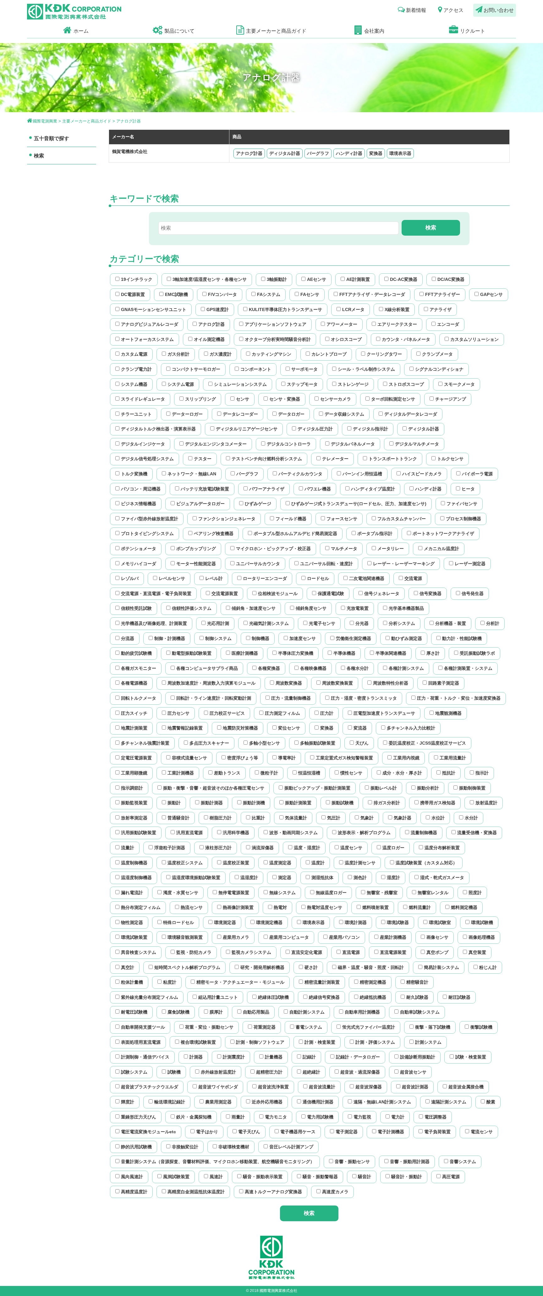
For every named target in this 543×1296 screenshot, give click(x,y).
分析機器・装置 (450, 623)
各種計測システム (406, 668)
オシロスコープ (346, 339)
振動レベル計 (383, 787)
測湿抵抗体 (322, 877)
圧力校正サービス (227, 713)
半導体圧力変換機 (295, 653)
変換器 (375, 153)
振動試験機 (343, 802)
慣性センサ (351, 772)
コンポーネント (255, 369)
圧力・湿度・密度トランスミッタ (364, 698)
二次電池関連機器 (366, 578)
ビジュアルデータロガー (200, 503)
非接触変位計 (185, 1146)
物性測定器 (132, 922)
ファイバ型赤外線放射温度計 (149, 518)
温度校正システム (185, 862)
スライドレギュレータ (143, 399)
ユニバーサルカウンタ (258, 563)
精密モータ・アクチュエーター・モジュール (240, 982)
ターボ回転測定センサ (393, 399)
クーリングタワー (384, 354)
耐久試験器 (417, 997)
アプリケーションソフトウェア (275, 324)
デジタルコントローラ (289, 443)
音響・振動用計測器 (410, 1161)
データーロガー (187, 414)
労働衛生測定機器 (353, 638)
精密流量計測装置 (322, 982)
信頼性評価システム (191, 608)
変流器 (360, 727)
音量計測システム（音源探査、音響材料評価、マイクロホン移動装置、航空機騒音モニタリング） (218, 1161)
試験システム (134, 1072)
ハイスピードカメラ (422, 473)
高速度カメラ (335, 1191)
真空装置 (477, 952)
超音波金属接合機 (466, 1086)
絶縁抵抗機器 (373, 997)
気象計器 (402, 817)
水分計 (471, 817)
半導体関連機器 (391, 653)
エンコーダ (448, 324)
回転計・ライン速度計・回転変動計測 (213, 698)
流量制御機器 (424, 832)
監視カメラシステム (251, 952)
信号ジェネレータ (381, 593)
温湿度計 (249, 877)
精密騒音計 (417, 982)
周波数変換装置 (337, 683)
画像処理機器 (482, 937)
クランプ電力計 (136, 369)
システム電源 (180, 384)
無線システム (282, 892)
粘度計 (169, 982)
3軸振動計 (277, 279)
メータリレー (390, 548)
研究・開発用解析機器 (262, 967)
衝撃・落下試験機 (432, 1027)
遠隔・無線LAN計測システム (382, 1101)
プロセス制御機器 (463, 518)
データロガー (291, 414)
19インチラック (136, 279)
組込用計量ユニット (218, 997)
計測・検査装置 (319, 1042)
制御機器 (260, 638)
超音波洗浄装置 (273, 1086)
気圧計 (333, 817)
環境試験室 (440, 922)
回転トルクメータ (138, 698)
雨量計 (238, 1116)
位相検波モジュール (278, 593)
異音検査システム (138, 952)
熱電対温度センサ (324, 907)
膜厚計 (216, 1011)
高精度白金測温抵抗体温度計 (196, 1191)
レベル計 (214, 578)
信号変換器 (431, 593)
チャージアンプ (450, 399)
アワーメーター (341, 324)
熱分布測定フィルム (141, 907)
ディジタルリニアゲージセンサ (246, 428)
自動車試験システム (420, 1011)
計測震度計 (234, 1056)
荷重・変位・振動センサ (209, 1027)
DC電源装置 (133, 294)
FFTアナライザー (442, 294)
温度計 (318, 862)
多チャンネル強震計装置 (145, 743)
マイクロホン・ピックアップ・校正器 (273, 548)
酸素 (490, 1101)
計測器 (196, 1056)
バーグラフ (318, 153)
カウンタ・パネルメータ (406, 339)
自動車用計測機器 (362, 1011)
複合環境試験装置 (198, 1042)
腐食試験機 (178, 1011)
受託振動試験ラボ (477, 653)
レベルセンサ (172, 578)
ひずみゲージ (258, 503)
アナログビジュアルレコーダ (149, 324)
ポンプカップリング (196, 548)
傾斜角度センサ (311, 608)
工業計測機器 (180, 772)
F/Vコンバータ (222, 294)
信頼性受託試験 (136, 608)
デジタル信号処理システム (147, 458)
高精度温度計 (134, 1191)
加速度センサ (302, 638)
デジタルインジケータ (143, 443)
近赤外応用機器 (267, 1101)
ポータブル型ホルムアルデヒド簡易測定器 (295, 533)
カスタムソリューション (474, 339)
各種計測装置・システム (468, 668)
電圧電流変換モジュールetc (148, 1131)
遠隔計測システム (448, 1101)
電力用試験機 (320, 1116)
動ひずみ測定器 (406, 638)
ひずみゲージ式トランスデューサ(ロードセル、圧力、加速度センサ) (358, 503)
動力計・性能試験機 (462, 638)
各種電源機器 (134, 683)
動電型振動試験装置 (191, 653)
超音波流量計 (322, 1086)
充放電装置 (358, 608)
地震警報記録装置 (185, 727)
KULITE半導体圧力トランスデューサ (285, 309)
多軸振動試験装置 (317, 743)
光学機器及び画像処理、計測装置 (154, 623)
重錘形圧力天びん (138, 1116)
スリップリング (200, 399)
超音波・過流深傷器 (360, 1072)
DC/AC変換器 (450, 279)
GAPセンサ (491, 294)
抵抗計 (448, 772)
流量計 (127, 847)
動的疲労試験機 (136, 653)
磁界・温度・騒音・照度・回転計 (371, 967)
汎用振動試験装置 (138, 832)
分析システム (402, 623)
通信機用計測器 (318, 1101)
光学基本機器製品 (406, 608)
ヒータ (468, 488)
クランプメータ (437, 354)
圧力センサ (178, 713)
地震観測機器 (448, 713)
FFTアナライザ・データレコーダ (372, 294)
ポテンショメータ (138, 548)
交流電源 (413, 578)
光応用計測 (218, 623)
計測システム (428, 1042)
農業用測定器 (218, 1101)
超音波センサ (413, 1072)
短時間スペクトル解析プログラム (187, 967)
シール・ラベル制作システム (366, 369)
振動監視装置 (134, 802)
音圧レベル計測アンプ (291, 1146)
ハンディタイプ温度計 (373, 488)
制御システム (218, 638)
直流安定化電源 (306, 952)
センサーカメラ (335, 399)
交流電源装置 (224, 593)
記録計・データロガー (358, 1056)
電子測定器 (347, 1131)
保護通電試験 (331, 593)
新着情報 (416, 10)
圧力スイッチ (134, 713)
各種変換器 (269, 668)
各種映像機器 (313, 668)
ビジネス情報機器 (138, 503)
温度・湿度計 (307, 847)
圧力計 (326, 713)
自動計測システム (307, 1011)
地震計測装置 (134, 727)
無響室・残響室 (382, 892)
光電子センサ (322, 623)
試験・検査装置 (470, 1056)
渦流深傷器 (263, 847)
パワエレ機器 (317, 488)
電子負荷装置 (437, 1131)
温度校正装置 (236, 862)
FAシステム (268, 294)
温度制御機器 (134, 862)
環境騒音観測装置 (185, 937)
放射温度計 (486, 802)
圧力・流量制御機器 (291, 698)
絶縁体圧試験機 (273, 997)
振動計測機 (254, 802)
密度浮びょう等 (242, 757)
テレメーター (335, 458)
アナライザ (441, 309)
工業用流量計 (453, 757)
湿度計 (393, 877)
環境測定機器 (269, 922)
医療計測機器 (245, 653)
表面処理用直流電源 (141, 1042)
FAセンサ (309, 294)
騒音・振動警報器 (320, 1176)
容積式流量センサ (189, 757)
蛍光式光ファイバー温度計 (368, 1027)
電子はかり (207, 1131)
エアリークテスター (397, 324)
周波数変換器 (289, 683)
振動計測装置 (298, 802)
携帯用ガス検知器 (437, 802)
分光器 (362, 623)
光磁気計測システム (269, 623)
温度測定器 (280, 862)
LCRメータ (353, 309)
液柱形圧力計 (218, 847)
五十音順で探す (51, 138)
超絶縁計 (311, 1072)
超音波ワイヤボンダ (218, 1086)
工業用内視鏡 (406, 757)
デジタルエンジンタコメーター (216, 443)
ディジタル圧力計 (315, 428)
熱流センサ (192, 907)
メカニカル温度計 (441, 548)
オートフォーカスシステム (147, 339)
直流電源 (351, 952)
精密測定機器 (373, 982)
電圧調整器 (436, 1116)
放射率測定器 (134, 817)
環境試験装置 (134, 937)
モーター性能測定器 (196, 563)
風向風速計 (132, 1176)
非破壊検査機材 (233, 1146)
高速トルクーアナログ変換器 (273, 1191)
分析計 (492, 623)
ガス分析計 (178, 354)
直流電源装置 (393, 952)
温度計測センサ (360, 862)
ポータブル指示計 (374, 533)
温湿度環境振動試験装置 (196, 877)
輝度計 (127, 1101)
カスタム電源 (134, 354)
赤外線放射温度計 (218, 1072)
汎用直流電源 (189, 832)
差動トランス (227, 772)
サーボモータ (304, 369)
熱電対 (280, 907)
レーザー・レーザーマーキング (404, 563)
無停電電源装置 (233, 892)
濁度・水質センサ (180, 892)
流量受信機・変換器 (477, 832)
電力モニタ (276, 1116)
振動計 (174, 802)
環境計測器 (356, 922)
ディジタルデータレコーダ (410, 414)
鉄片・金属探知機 (193, 1116)
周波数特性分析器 (390, 683)
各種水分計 (358, 668)
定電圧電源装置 (136, 757)
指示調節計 (132, 787)
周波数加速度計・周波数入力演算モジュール (211, 683)
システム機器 (134, 384)
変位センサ (289, 727)
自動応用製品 (256, 1011)
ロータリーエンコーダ (265, 578)
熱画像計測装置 (238, 907)
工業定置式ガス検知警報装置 (344, 757)
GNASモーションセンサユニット (153, 309)
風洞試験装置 (176, 1176)
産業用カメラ (236, 937)
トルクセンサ (450, 458)
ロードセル (318, 578)
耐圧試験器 (459, 997)
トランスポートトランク (393, 458)
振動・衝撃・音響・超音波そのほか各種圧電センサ (213, 787)
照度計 (475, 892)
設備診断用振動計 (417, 1056)
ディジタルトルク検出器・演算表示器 (158, 428)
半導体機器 (344, 653)
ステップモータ (302, 384)
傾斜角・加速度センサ (254, 608)
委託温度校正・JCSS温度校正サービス (427, 743)
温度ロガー (393, 847)
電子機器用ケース (297, 1131)
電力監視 (362, 1116)
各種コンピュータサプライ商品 (207, 668)
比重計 (258, 817)
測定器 (284, 877)
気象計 (367, 817)
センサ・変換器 (284, 399)
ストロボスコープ (406, 384)
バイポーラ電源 (477, 473)
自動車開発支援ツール (143, 1027)
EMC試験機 (176, 294)
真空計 (127, 967)
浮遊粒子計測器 (169, 847)
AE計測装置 (358, 279)
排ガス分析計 (387, 802)
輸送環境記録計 (169, 1101)
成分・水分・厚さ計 (402, 772)
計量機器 (273, 1056)
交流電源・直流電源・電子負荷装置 (156, 593)
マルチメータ (344, 548)
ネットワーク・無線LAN (191, 473)
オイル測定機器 (209, 339)
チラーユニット (136, 414)
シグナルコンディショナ (439, 369)
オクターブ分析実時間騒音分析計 (278, 339)
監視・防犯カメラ (193, 952)
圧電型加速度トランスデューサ (384, 713)
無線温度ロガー (331, 892)
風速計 (216, 1176)
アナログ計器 (249, 153)
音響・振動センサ (352, 1161)
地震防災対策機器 (240, 727)
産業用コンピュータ (289, 937)
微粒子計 (269, 772)
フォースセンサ (341, 518)
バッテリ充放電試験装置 (205, 488)
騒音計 (364, 1176)
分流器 (127, 638)
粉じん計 (488, 967)
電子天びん (249, 1131)
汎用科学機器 (236, 832)
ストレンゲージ (353, 384)
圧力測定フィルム (282, 713)
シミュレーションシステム (240, 384)
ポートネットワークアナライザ (443, 533)
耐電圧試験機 (134, 1011)
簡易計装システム (441, 967)
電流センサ (482, 1131)
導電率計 (287, 757)
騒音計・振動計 (406, 1176)
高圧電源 (451, 1176)
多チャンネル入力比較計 (411, 727)
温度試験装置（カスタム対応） (426, 862)
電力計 (397, 1116)
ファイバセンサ (462, 503)
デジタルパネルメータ (353, 443)
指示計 (482, 772)
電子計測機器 (391, 1131)
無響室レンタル (433, 892)
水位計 (438, 817)
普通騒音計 (178, 817)
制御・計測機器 (169, 638)
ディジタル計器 (284, 153)
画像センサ (437, 937)
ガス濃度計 (221, 354)
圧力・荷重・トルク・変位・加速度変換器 (459, 698)
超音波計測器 (415, 1086)
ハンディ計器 (349, 153)
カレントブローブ (329, 354)
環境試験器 (398, 922)
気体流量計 (296, 817)
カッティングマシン (271, 354)
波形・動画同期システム (293, 832)
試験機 (174, 1072)
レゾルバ (130, 578)
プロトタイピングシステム (147, 533)
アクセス (453, 10)
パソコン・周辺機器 (141, 488)
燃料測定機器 (464, 907)
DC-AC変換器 (403, 279)
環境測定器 (225, 922)
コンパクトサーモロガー (196, 369)
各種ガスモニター (138, 668)
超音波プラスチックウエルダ (149, 1086)
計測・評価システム (375, 1042)
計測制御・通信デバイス (145, 1056)
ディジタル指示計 (370, 428)
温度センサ (351, 847)
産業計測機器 (393, 937)
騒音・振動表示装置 (262, 1176)
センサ (242, 399)
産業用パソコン (344, 937)
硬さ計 (311, 967)
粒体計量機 (132, 982)
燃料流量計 (420, 907)
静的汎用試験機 (136, 1146)
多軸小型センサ (264, 743)
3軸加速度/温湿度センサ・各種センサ (210, 279)
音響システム (463, 1161)
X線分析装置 (397, 309)
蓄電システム (309, 1027)
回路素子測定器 (443, 683)
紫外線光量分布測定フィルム (149, 997)
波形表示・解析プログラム (364, 832)
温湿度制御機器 (136, 877)
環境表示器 (400, 153)
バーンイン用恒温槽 (362, 473)
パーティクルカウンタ (300, 473)
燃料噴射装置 (375, 907)
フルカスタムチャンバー (401, 518)
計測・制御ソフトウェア (260, 1042)
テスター (202, 458)
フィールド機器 (291, 518)
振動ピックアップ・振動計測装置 (317, 787)
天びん (362, 743)
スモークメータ (459, 384)
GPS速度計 (217, 309)
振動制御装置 (472, 787)
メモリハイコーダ (138, 563)
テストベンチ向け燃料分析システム (267, 458)
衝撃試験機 (481, 1027)
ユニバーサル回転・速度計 (326, 563)
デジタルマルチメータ (417, 443)
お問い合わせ (499, 10)
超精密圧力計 (269, 1072)
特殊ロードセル (178, 922)
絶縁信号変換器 (324, 997)
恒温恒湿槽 (309, 772)
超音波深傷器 (368, 1086)
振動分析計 (428, 787)
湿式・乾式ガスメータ (442, 877)
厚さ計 (433, 653)
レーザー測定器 (470, 563)
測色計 (360, 877)
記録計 (309, 1056)
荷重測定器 (265, 1027)
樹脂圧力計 (221, 817)
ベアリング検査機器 (213, 533)
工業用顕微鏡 (134, 772)
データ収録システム (344, 414)
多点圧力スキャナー (209, 743)
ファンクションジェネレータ (226, 518)
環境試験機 (482, 922)
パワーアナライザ (266, 488)
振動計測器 (212, 802)
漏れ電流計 (132, 892)
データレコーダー (240, 414)
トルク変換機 (134, 473)
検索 (39, 155)
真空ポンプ (437, 952)
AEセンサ (316, 279)
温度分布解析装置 (442, 847)
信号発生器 (473, 593)
